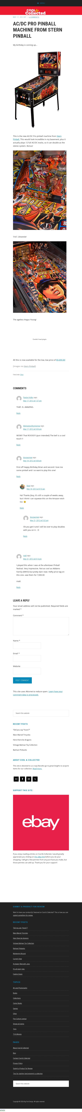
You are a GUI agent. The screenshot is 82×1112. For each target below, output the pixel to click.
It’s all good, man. (19, 969)
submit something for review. (23, 915)
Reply (18, 413)
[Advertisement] (29, 884)
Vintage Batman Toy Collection (25, 745)
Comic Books (17, 1003)
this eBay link (39, 857)
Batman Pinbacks (20, 750)
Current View (17, 959)
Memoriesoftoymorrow (31, 426)
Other (21, 374)
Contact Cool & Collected (21, 1058)
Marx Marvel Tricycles (21, 735)
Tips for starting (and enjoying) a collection (28, 1074)
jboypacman (27, 457)
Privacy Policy (18, 1063)
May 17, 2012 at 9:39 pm (32, 429)
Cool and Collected (41, 12)
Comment (18, 615)
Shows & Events (18, 1024)
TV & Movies (17, 1034)
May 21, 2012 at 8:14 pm (32, 559)
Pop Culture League (19, 1019)
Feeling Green (17, 974)
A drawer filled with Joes (21, 964)
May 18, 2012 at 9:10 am (36, 489)
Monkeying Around (19, 954)
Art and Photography (20, 988)
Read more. (37, 768)
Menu (42, 3)
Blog (14, 1053)
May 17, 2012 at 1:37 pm (32, 401)
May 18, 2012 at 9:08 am (32, 461)
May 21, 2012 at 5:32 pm (39, 520)
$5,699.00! (60, 360)
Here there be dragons (22, 740)
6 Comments (34, 17)
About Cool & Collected (21, 1048)
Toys (14, 1029)
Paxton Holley (28, 397)
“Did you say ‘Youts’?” (21, 730)
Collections (17, 998)
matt (25, 556)
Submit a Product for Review (22, 1068)
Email (16, 653)
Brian (28, 486)
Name (16, 640)
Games (15, 1009)
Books (15, 993)
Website (16, 666)
